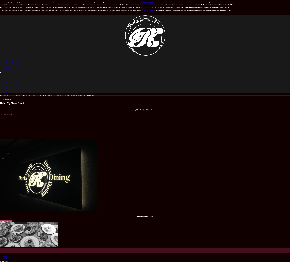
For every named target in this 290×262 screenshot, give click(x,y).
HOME (5, 59)
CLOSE (3, 74)
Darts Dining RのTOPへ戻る (7, 114)
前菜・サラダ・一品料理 (12, 62)
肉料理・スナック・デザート (14, 67)
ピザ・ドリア (9, 63)
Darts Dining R (12, 261)
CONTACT (6, 68)
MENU (5, 60)
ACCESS (5, 69)
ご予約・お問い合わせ (6, 221)
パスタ (8, 65)
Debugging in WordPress (147, 2)
